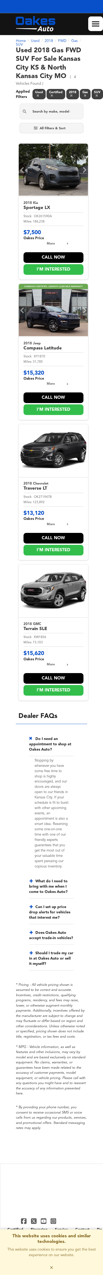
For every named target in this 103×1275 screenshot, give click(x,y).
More (51, 243)
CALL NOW (53, 257)
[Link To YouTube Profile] (44, 1221)
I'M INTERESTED (53, 269)
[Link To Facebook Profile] (24, 1221)
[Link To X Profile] (34, 1221)
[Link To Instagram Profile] (53, 1221)
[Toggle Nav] (95, 23)
